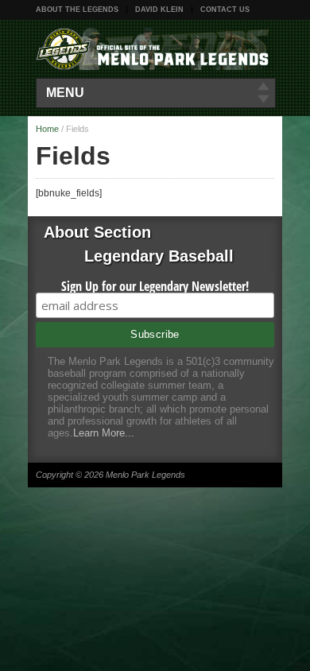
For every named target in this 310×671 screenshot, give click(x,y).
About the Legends (77, 10)
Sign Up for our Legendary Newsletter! (155, 286)
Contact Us (225, 10)
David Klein (159, 10)
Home (47, 129)
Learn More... (103, 433)
